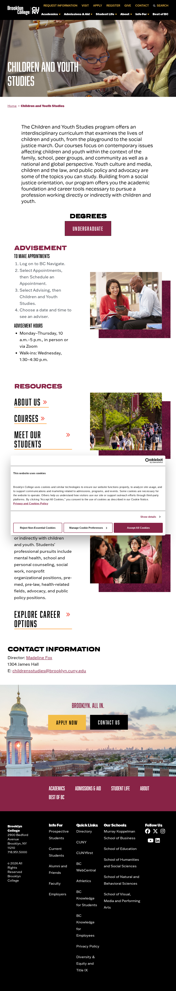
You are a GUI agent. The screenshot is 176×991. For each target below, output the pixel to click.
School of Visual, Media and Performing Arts (122, 900)
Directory (84, 831)
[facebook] (147, 831)
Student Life (105, 14)
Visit (85, 5)
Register (113, 5)
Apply (97, 5)
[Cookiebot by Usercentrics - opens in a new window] (148, 460)
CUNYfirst (84, 852)
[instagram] (163, 831)
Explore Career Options (37, 619)
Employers (57, 894)
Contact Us (109, 722)
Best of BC (160, 14)
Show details (148, 516)
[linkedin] (158, 840)
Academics (49, 14)
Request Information (60, 5)
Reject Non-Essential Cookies (38, 527)
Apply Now (67, 722)
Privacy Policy (87, 946)
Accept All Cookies (138, 527)
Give (127, 5)
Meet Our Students (28, 439)
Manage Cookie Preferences (86, 527)
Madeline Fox (39, 657)
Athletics (83, 880)
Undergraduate (88, 228)
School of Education (120, 848)
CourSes (26, 418)
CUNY (81, 842)
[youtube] (150, 840)
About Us (27, 402)
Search (162, 5)
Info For (141, 14)
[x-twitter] (155, 831)
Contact (142, 5)
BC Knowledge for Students (86, 898)
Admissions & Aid (77, 14)
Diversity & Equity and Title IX (85, 963)
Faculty (55, 883)
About (124, 14)
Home (12, 106)
